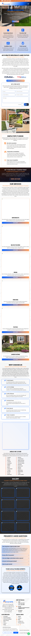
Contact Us (15, 21)
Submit (26, 104)
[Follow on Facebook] (25, 0)
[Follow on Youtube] (28, 0)
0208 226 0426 (15, 179)
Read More (15, 222)
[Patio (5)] (8, 522)
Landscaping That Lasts (15, 10)
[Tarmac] (8, 488)
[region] (10, 630)
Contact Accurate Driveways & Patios (15, 80)
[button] (28, 633)
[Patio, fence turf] (8, 511)
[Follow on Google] (27, 0)
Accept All (16, 632)
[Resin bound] (8, 500)
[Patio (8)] (22, 488)
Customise (5, 632)
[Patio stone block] (22, 500)
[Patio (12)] (22, 522)
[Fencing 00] (22, 511)
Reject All (10, 632)
